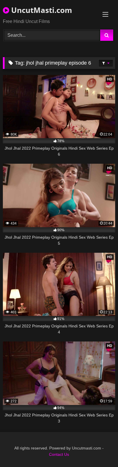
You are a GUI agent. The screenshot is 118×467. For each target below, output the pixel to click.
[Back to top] (100, 450)
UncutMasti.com (40, 10)
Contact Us (59, 454)
